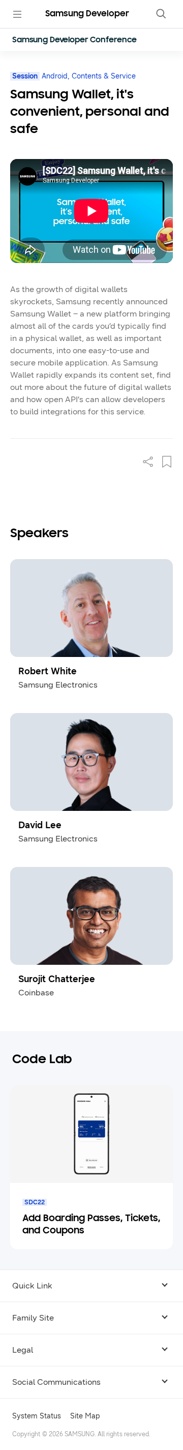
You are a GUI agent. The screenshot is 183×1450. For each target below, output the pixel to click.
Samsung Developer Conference (74, 40)
